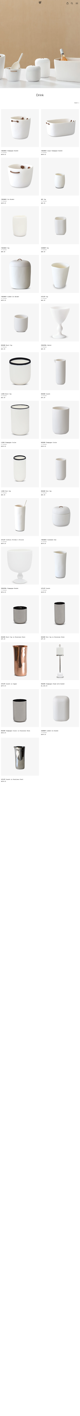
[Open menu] (77, 3)
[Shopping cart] (67, 3)
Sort (76, 103)
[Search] (72, 3)
